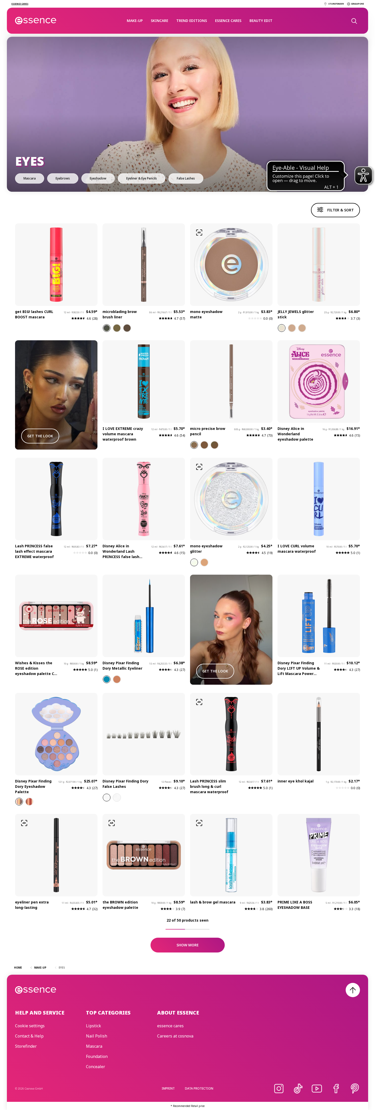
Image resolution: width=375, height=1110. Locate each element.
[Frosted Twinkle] (282, 328)
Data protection (199, 1088)
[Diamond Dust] (292, 328)
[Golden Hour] (302, 328)
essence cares (228, 20)
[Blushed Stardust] (204, 562)
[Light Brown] (117, 328)
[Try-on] (199, 232)
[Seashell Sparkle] (117, 679)
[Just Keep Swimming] (19, 802)
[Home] (36, 21)
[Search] (354, 21)
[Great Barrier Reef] (29, 802)
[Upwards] (353, 990)
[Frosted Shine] (194, 562)
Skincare (159, 20)
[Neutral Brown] (127, 328)
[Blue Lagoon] (107, 679)
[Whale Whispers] (117, 797)
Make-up (135, 20)
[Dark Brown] (107, 328)
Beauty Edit (260, 20)
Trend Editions (191, 20)
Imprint (168, 1088)
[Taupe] (194, 445)
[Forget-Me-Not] (107, 797)
